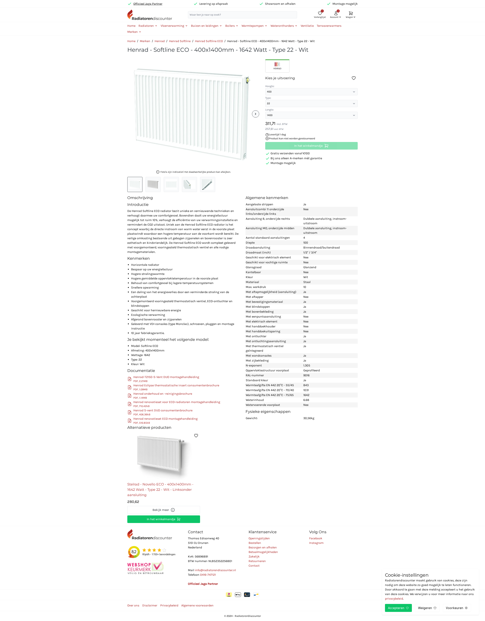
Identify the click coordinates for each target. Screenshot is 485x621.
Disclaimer (149, 605)
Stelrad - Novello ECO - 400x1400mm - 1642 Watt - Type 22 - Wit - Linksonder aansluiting (160, 489)
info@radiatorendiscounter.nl (215, 570)
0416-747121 (208, 574)
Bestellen (255, 543)
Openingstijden (259, 538)
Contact (254, 565)
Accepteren (396, 608)
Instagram (316, 543)
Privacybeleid (169, 605)
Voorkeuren (454, 608)
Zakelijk (254, 556)
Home (131, 25)
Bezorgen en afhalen (263, 547)
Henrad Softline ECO (209, 41)
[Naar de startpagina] (149, 15)
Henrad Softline (180, 41)
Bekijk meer (161, 510)
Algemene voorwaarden (197, 605)
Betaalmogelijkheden (263, 552)
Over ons (133, 605)
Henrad (160, 41)
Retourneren (257, 561)
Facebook (315, 538)
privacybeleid (394, 598)
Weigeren (425, 608)
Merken (145, 41)
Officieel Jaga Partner (147, 3)
